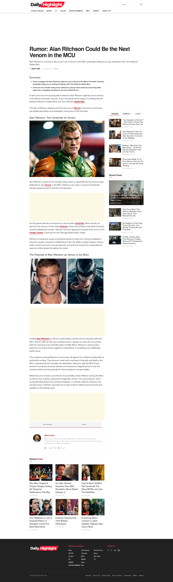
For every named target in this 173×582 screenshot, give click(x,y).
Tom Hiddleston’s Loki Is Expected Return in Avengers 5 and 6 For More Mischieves (40, 522)
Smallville (79, 223)
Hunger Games (36, 232)
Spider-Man (79, 101)
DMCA (135, 575)
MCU (88, 11)
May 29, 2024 (47, 69)
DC (69, 559)
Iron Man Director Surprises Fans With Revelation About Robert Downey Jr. (66, 487)
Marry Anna (36, 69)
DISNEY (96, 11)
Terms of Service (117, 575)
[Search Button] (141, 4)
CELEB (63, 11)
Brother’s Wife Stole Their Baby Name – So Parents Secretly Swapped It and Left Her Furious (132, 148)
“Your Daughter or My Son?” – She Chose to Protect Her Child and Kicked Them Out (133, 122)
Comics (71, 556)
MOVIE (49, 11)
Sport (96, 553)
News (83, 562)
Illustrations (85, 550)
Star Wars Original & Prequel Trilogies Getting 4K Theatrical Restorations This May (40, 487)
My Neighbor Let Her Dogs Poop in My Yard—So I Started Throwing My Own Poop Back (132, 226)
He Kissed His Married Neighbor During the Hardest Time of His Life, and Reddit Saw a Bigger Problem (126, 197)
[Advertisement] (86, 31)
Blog (70, 550)
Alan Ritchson (43, 338)
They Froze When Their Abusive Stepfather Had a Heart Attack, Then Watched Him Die (132, 212)
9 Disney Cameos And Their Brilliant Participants (65, 520)
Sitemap (141, 575)
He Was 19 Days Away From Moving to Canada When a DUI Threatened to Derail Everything (132, 240)
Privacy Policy (106, 575)
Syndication (127, 575)
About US (106, 11)
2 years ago (34, 495)
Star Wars (97, 556)
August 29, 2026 (116, 203)
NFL (82, 565)
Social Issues (37, 11)
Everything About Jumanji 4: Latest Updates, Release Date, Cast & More (92, 522)
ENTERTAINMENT (76, 11)
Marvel (77, 108)
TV (56, 11)
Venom (48, 185)
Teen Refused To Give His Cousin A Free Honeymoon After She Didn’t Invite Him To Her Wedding (133, 134)
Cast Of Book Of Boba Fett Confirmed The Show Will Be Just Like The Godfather (91, 487)
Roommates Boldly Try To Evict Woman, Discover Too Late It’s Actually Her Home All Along (133, 162)
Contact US (96, 575)
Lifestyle (84, 553)
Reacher (64, 226)
